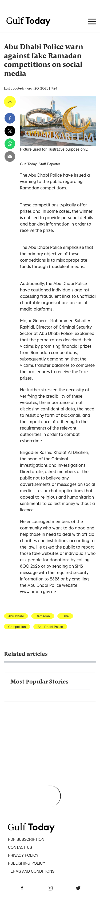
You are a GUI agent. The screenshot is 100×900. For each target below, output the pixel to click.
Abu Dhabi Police (50, 626)
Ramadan (42, 616)
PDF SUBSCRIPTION (26, 839)
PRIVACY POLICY (23, 855)
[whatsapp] (10, 143)
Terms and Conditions (31, 871)
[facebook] (10, 118)
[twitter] (10, 131)
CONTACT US (20, 847)
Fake (65, 616)
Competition (17, 626)
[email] (10, 156)
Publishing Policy (26, 863)
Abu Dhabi (16, 616)
